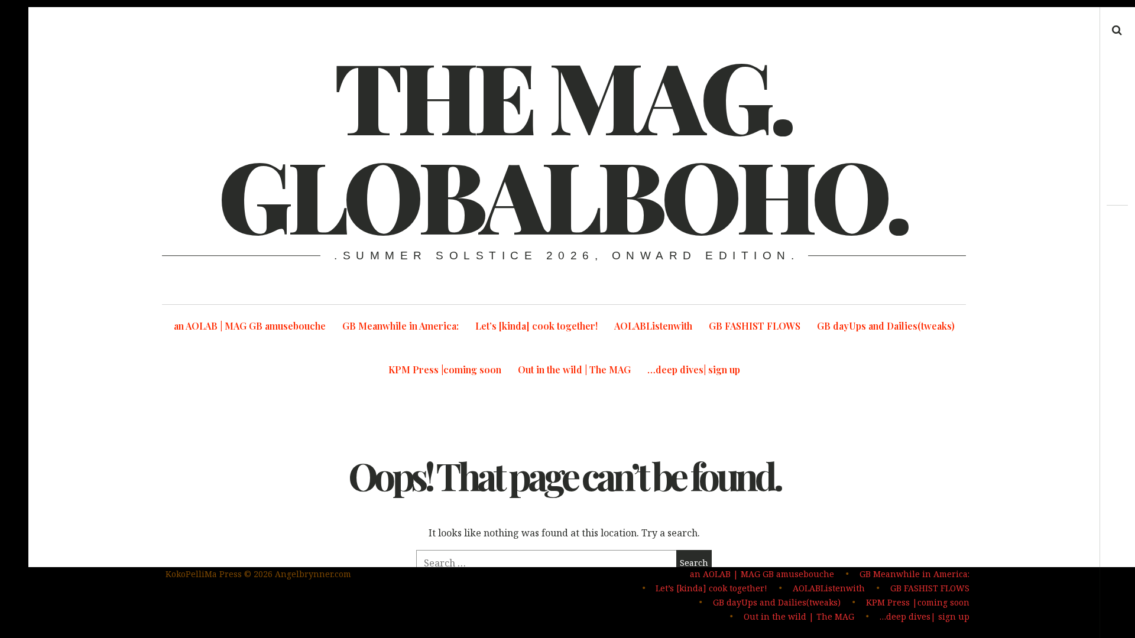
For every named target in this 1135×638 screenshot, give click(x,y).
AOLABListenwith (653, 326)
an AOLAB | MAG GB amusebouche (250, 326)
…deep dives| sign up (693, 369)
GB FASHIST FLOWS (754, 326)
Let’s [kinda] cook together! (536, 326)
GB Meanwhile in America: (400, 326)
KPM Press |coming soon (444, 369)
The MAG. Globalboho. (563, 144)
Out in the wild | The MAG (574, 369)
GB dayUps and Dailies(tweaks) (886, 326)
